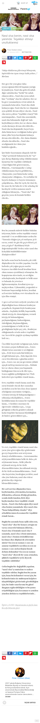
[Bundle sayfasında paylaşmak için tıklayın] (4, 62)
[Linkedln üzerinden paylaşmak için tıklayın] (20, 58)
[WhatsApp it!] (35, 58)
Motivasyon (17, 28)
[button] (3, 3)
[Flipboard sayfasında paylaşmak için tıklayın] (31, 58)
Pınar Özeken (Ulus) (14, 50)
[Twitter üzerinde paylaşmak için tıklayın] (15, 58)
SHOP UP (24, 3)
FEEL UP (6, 28)
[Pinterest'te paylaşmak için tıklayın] (25, 58)
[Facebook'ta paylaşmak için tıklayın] (9, 58)
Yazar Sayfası (30, 702)
